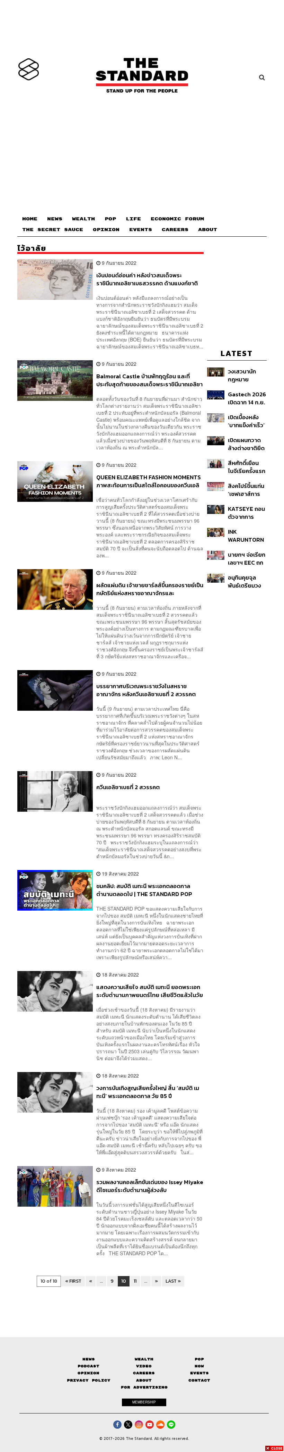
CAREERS (175, 229)
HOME (29, 219)
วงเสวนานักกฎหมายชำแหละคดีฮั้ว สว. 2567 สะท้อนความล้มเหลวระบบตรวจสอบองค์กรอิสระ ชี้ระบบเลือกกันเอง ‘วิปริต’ (246, 375)
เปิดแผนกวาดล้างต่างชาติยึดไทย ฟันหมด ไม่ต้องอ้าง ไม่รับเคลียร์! (246, 444)
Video (144, 1366)
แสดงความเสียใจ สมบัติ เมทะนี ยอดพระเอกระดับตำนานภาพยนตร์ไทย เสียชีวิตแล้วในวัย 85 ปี (149, 991)
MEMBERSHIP (144, 1402)
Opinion (88, 1373)
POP (110, 219)
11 (135, 1281)
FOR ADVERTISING (144, 1387)
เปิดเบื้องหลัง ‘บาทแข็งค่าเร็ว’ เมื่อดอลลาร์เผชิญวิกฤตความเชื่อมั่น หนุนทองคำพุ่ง (246, 421)
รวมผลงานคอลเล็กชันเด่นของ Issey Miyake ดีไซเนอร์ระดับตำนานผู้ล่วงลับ (149, 1186)
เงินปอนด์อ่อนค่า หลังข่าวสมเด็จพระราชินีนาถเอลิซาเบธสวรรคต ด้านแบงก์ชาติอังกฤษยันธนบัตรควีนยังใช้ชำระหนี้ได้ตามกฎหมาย (147, 279)
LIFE (133, 219)
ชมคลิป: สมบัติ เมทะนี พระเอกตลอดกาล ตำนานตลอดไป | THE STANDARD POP (144, 890)
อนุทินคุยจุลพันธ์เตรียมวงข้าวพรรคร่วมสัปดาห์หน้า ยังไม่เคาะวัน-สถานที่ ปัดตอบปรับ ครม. (247, 581)
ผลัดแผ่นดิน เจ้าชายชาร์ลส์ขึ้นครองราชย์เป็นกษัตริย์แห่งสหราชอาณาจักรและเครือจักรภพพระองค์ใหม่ (149, 589)
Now (199, 1366)
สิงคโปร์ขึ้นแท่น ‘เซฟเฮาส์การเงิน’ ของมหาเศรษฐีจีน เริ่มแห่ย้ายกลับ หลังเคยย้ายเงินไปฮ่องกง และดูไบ (247, 490)
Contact (199, 1380)
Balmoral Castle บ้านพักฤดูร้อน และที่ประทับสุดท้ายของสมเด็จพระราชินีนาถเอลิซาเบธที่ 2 (149, 380)
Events (199, 1373)
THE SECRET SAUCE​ (52, 229)
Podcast (88, 1366)
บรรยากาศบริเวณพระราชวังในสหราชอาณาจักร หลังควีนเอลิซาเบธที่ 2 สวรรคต (146, 690)
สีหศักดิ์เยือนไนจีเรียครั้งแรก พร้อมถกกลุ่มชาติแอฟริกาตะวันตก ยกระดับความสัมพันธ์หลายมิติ (246, 467)
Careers (144, 1373)
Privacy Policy (88, 1380)
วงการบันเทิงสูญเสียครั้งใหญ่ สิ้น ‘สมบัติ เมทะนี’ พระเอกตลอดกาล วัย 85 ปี (147, 1092)
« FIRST (73, 1281)
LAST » (173, 1281)
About (144, 1380)
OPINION (106, 229)
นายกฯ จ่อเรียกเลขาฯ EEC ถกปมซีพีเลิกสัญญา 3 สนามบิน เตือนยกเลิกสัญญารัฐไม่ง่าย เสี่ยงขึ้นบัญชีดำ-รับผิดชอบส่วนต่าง (246, 558)
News (88, 1359)
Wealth (144, 1359)
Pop (199, 1359)
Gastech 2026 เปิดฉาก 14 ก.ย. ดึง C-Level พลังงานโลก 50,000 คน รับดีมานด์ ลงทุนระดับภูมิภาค (247, 398)
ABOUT (207, 229)
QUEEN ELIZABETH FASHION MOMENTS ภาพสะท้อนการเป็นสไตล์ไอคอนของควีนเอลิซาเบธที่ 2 (148, 481)
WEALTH (83, 219)
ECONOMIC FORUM (177, 219)
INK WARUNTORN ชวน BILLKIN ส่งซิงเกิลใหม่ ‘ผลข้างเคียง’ (246, 535)
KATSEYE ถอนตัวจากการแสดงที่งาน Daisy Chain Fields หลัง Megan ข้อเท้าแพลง (246, 513)
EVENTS (140, 229)
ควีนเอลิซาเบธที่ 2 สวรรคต (128, 787)
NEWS (54, 219)
